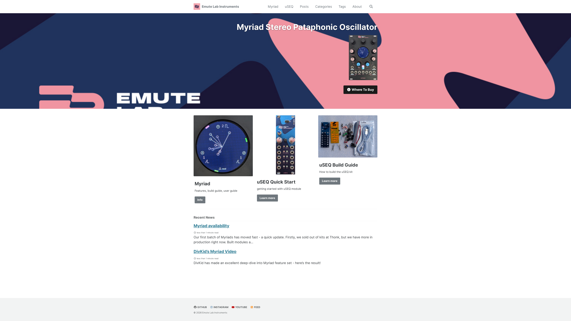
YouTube (241, 307)
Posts (304, 6)
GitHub (202, 307)
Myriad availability (211, 225)
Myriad (273, 6)
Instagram (220, 307)
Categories (323, 6)
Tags (342, 6)
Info (200, 199)
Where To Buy (362, 90)
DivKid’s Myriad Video (215, 251)
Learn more (267, 198)
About (357, 6)
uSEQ (289, 6)
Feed (256, 307)
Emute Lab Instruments (220, 6)
